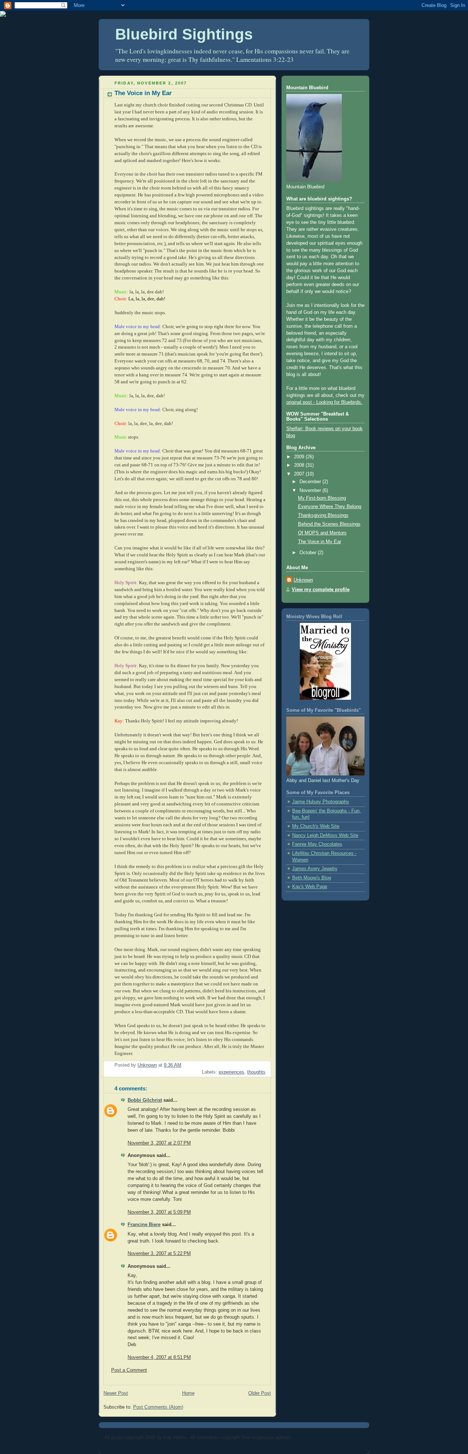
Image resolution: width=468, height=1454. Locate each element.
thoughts (256, 1072)
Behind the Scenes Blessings (329, 524)
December (310, 481)
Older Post (259, 1393)
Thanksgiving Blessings (323, 515)
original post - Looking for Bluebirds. (324, 402)
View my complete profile (321, 589)
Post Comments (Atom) (158, 1407)
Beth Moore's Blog (311, 877)
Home (188, 1393)
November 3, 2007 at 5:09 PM (159, 1212)
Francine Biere (144, 1224)
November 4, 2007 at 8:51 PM (159, 1357)
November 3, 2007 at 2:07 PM (159, 1143)
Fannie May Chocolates (317, 844)
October (308, 552)
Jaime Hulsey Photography (320, 801)
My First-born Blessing (322, 498)
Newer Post (115, 1393)
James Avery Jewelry (314, 868)
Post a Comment (129, 1370)
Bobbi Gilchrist (145, 1100)
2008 (300, 465)
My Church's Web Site (315, 826)
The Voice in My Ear (319, 541)
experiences (231, 1072)
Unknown (303, 580)
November (310, 490)
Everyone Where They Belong (329, 506)
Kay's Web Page (309, 886)
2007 (300, 474)
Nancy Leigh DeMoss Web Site (325, 835)
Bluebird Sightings (184, 34)
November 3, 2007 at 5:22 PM (159, 1253)
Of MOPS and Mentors (322, 533)
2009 (300, 456)
